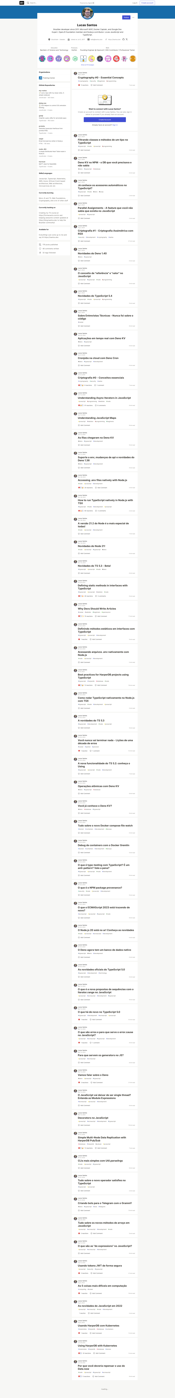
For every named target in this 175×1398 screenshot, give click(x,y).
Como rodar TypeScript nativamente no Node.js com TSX (106, 699)
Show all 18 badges (87, 65)
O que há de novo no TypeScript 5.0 (99, 1012)
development (91, 237)
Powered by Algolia (86, 3)
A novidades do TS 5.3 (91, 720)
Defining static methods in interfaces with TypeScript (103, 587)
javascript (97, 146)
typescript (82, 146)
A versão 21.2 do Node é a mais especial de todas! (103, 525)
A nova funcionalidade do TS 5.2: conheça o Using (104, 765)
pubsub (98, 1144)
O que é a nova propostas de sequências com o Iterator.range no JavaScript (106, 991)
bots (95, 1206)
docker (81, 829)
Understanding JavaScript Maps (97, 417)
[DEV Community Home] (21, 3)
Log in (135, 3)
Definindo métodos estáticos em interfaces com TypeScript (106, 630)
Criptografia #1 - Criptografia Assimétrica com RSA (105, 232)
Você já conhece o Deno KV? (95, 805)
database (96, 169)
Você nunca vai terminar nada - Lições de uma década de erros (105, 742)
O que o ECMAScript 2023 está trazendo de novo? (104, 909)
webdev (101, 401)
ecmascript (82, 914)
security (93, 81)
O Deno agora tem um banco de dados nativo (104, 949)
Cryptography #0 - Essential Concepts (101, 77)
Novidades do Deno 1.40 (92, 253)
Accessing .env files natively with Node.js (102, 480)
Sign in (115, 125)
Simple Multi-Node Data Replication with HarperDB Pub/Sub (102, 1139)
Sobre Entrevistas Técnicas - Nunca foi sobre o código (105, 317)
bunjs (101, 192)
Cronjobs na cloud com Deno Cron (98, 358)
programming (111, 81)
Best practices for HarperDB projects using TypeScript (103, 676)
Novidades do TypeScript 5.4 (95, 295)
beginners (101, 81)
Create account (147, 3)
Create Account (105, 120)
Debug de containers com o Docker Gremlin (103, 845)
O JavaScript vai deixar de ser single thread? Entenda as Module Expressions (104, 1097)
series (111, 237)
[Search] (28, 3)
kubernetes (82, 1329)
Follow (126, 17)
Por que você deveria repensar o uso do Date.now (101, 1367)
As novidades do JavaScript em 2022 (100, 1305)
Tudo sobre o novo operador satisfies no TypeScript (102, 1182)
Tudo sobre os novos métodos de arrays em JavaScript (104, 1224)
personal (95, 747)
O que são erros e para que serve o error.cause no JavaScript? (105, 1034)
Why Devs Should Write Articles (97, 608)
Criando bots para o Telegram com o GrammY (105, 1203)
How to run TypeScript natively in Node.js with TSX (105, 502)
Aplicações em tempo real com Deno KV (101, 338)
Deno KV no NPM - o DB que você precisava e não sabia (105, 164)
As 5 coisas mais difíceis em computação (102, 1285)
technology (103, 973)
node (89, 146)
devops (109, 829)
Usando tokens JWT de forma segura (100, 1265)
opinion (88, 747)
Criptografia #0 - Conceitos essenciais (101, 377)
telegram (102, 1206)
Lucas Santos (82, 72)
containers (89, 829)
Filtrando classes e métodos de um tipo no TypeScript (103, 141)
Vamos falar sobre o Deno (93, 1075)
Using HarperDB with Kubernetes (97, 1345)
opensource (106, 612)
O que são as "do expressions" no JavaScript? (105, 1246)
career (80, 322)
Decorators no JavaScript (93, 1117)
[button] (42, 58)
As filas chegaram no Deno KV (96, 437)
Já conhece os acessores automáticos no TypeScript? (102, 187)
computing (82, 1289)
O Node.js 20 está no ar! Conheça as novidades (106, 930)
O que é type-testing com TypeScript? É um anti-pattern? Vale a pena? (104, 866)
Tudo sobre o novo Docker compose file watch (105, 825)
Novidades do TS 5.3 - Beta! (94, 565)
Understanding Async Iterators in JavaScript (104, 397)
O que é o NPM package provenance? (100, 887)
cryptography (83, 81)
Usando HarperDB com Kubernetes (98, 1325)
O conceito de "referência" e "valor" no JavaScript (100, 275)
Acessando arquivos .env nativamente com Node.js (103, 653)
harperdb (90, 681)
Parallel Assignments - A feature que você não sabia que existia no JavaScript (105, 209)
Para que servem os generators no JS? (101, 1055)
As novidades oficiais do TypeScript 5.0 (101, 969)
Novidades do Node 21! (91, 546)
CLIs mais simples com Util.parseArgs (100, 1160)
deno (80, 169)
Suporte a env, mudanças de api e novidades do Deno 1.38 (106, 459)
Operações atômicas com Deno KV (98, 786)
